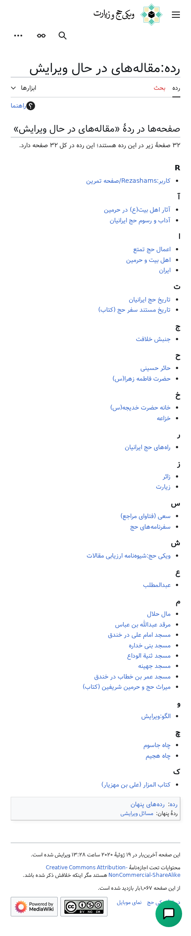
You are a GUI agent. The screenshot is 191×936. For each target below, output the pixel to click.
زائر (167, 476)
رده (174, 804)
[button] (176, 14)
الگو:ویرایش (156, 716)
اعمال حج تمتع (152, 249)
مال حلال (159, 614)
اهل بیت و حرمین (148, 260)
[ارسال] (168, 913)
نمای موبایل (129, 902)
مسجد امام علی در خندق (139, 635)
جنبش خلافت (153, 339)
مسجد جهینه (154, 666)
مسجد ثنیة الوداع (149, 656)
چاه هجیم (158, 756)
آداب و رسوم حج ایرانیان (140, 220)
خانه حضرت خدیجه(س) (140, 407)
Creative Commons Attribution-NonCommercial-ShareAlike (113, 871)
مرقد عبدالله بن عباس (143, 624)
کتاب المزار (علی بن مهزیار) (136, 784)
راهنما (18, 106)
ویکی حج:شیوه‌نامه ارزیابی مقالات (129, 555)
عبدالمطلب (157, 585)
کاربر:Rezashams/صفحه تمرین (128, 181)
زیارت (163, 487)
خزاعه (164, 418)
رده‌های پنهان (148, 804)
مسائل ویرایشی (136, 813)
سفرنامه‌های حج (150, 527)
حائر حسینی (155, 368)
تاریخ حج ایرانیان (150, 299)
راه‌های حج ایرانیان (148, 447)
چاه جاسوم (157, 745)
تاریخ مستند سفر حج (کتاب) (134, 310)
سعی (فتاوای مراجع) (145, 516)
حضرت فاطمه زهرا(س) (141, 379)
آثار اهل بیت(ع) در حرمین (137, 210)
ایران (165, 270)
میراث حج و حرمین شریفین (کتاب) (127, 687)
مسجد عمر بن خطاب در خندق (132, 676)
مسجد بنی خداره (150, 645)
